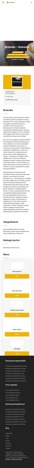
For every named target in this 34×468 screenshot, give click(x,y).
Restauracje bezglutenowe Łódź (14, 417)
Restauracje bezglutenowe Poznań (15, 419)
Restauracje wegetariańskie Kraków (15, 376)
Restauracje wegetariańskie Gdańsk (15, 378)
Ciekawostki (9, 433)
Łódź (7, 438)
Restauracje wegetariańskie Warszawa (16, 366)
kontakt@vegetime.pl (22, 457)
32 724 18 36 (9, 96)
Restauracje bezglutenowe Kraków (15, 414)
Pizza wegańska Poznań (12, 400)
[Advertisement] (17, 23)
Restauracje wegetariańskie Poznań (15, 371)
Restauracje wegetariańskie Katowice (16, 381)
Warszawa (8, 446)
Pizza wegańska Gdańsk (12, 390)
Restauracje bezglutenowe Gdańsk (15, 409)
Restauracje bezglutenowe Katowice (16, 412)
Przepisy (8, 443)
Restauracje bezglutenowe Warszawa (16, 421)
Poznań (8, 441)
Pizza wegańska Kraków (12, 395)
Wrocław (8, 448)
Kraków (8, 436)
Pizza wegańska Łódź (12, 397)
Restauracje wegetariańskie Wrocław (16, 368)
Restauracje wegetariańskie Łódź (15, 373)
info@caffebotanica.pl (12, 99)
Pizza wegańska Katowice (13, 392)
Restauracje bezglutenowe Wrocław (15, 424)
